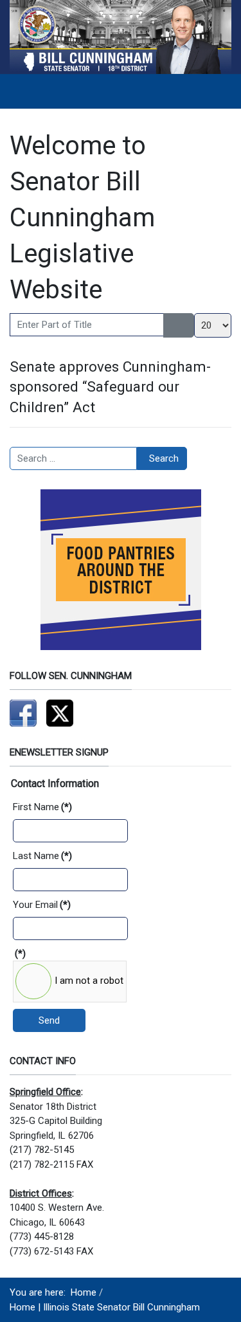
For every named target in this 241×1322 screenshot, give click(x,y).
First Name (42, 807)
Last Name (42, 856)
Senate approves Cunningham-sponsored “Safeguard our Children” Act (110, 386)
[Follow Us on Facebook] (23, 712)
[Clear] (187, 325)
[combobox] (73, 458)
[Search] (171, 325)
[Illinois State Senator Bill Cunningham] (120, 36)
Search (164, 458)
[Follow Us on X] (59, 712)
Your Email (42, 904)
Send (49, 1020)
